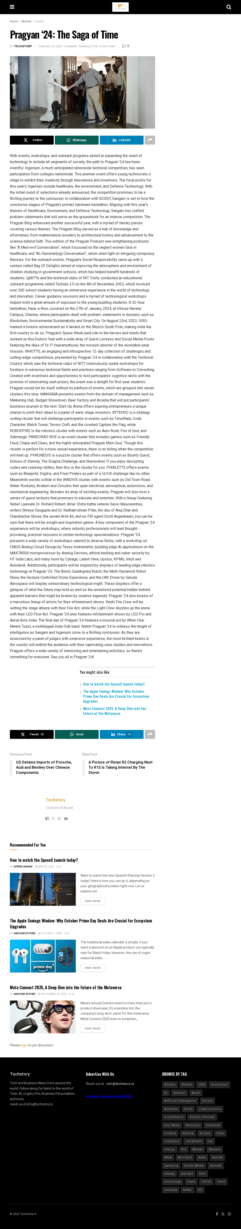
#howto (187, 1085)
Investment (194, 1141)
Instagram (172, 1141)
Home (14, 21)
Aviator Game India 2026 (109, 1097)
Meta (168, 1157)
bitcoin (207, 1101)
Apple (196, 1093)
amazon (179, 1093)
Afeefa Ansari (23, 867)
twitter (187, 1190)
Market (198, 1149)
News (202, 1157)
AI (166, 1093)
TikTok (206, 1182)
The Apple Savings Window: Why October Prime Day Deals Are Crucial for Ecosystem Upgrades (116, 696)
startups (187, 1174)
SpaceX (215, 1166)
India (220, 1133)
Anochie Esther (24, 933)
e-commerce (174, 1117)
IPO (183, 1149)
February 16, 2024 (50, 46)
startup (170, 1174)
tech (202, 1174)
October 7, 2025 (51, 933)
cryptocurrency (210, 1109)
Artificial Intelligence (180, 1101)
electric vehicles (202, 1117)
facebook (213, 1125)
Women (26, 21)
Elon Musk (172, 1125)
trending (171, 1190)
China (188, 1109)
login (24, 1045)
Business (171, 1109)
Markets (215, 1149)
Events (39, 21)
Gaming (188, 1133)
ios (210, 1141)
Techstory (23, 46)
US (200, 1190)
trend (221, 1182)
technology (173, 1182)
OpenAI (217, 1157)
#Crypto (170, 1085)
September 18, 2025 (53, 994)
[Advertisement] (197, 85)
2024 (201, 1085)
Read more (93, 901)
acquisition (219, 1085)
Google (205, 1133)
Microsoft (185, 1157)
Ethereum (193, 1125)
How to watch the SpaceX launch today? (114, 683)
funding (170, 1133)
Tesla (191, 1182)
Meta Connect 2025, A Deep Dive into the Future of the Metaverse (114, 711)
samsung (171, 1166)
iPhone (170, 1149)
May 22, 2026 (45, 867)
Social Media (194, 1166)
